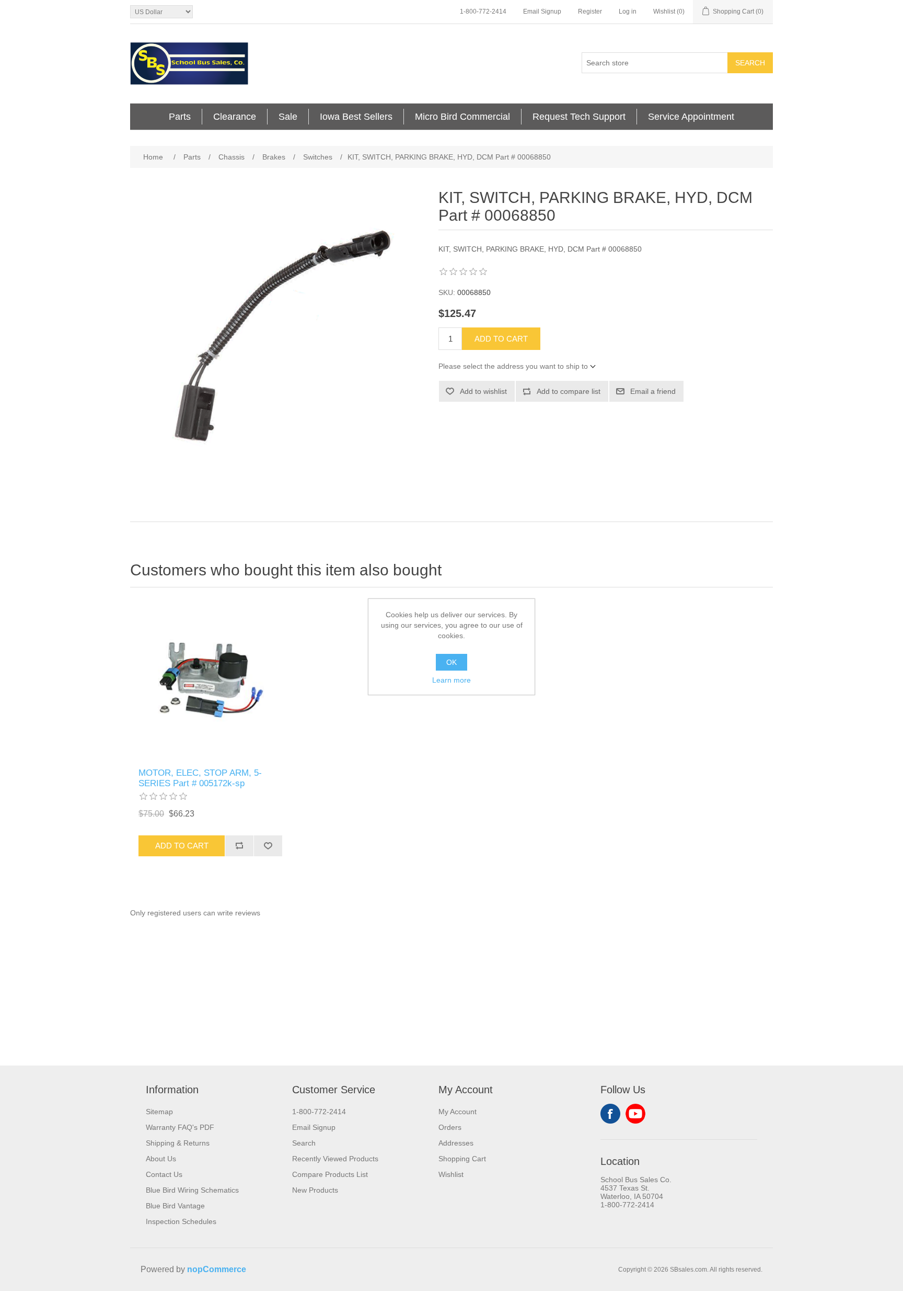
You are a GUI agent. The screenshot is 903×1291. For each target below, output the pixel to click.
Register (590, 11)
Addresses (455, 1143)
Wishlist (451, 1174)
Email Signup (542, 11)
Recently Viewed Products (335, 1158)
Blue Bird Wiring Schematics (192, 1190)
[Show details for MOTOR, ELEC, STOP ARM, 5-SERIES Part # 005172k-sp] (210, 680)
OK (451, 662)
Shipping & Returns (178, 1143)
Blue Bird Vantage (175, 1206)
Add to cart (501, 338)
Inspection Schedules (181, 1221)
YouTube (635, 1114)
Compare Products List (330, 1174)
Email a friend (653, 391)
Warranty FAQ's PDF (180, 1127)
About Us (161, 1158)
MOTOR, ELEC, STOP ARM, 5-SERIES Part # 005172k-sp (200, 778)
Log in (627, 11)
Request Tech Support (579, 116)
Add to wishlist (483, 391)
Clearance (234, 116)
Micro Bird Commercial (462, 116)
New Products (315, 1190)
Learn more (451, 680)
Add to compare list (568, 391)
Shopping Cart (462, 1158)
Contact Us (164, 1174)
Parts (180, 116)
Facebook (610, 1114)
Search (750, 63)
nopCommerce (216, 1269)
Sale (288, 116)
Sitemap (159, 1111)
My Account (457, 1111)
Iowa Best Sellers (356, 116)
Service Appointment (691, 116)
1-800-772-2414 (483, 11)
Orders (449, 1127)
